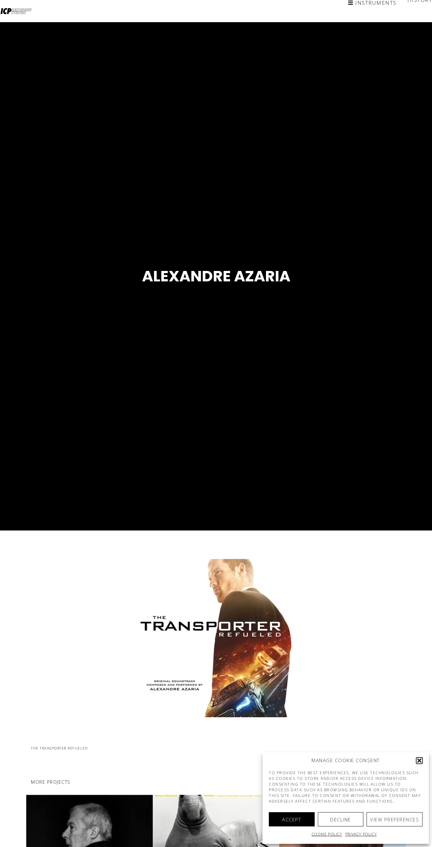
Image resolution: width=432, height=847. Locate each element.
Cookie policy (327, 834)
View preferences (394, 819)
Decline (340, 819)
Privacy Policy (361, 834)
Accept (291, 819)
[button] (419, 760)
